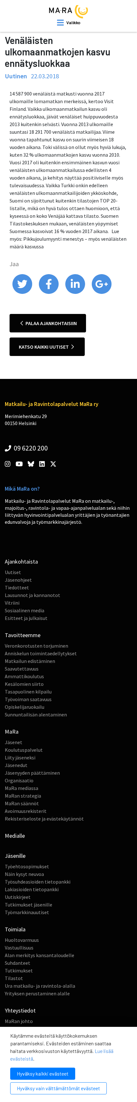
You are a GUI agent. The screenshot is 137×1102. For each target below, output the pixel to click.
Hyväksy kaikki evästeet (42, 1073)
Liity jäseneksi (20, 757)
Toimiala (15, 929)
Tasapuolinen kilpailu (28, 691)
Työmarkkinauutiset (27, 912)
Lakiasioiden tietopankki (32, 889)
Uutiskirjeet (18, 897)
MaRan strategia (23, 796)
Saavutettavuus (22, 668)
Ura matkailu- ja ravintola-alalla (40, 986)
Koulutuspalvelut (24, 750)
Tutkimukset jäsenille (28, 904)
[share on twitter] (23, 292)
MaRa (11, 731)
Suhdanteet (17, 963)
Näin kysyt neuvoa (24, 874)
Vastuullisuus (19, 947)
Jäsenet (13, 742)
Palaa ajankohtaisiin (51, 323)
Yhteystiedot (20, 1010)
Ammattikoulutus (24, 676)
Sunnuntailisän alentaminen (36, 714)
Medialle (15, 835)
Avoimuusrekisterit (26, 811)
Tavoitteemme (22, 635)
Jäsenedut (16, 765)
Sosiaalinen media (24, 610)
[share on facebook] (49, 292)
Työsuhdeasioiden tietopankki (37, 881)
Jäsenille (15, 855)
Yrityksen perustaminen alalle (37, 993)
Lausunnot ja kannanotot (32, 595)
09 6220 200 (30, 447)
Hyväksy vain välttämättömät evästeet (58, 1088)
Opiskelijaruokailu (24, 707)
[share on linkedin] (75, 292)
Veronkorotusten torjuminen (36, 646)
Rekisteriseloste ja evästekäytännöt (44, 818)
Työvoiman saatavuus (28, 699)
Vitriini (12, 603)
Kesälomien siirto (24, 684)
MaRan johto (19, 1021)
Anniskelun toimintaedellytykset (41, 653)
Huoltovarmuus (22, 940)
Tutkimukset (19, 970)
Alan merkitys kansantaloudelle (39, 955)
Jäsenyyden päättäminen (32, 773)
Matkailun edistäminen (30, 661)
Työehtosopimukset (27, 866)
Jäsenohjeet (18, 580)
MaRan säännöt (22, 803)
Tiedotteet (17, 587)
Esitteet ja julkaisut (26, 618)
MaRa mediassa (21, 788)
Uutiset (13, 572)
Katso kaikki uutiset (44, 347)
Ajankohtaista (21, 561)
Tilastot (14, 978)
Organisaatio (19, 780)
